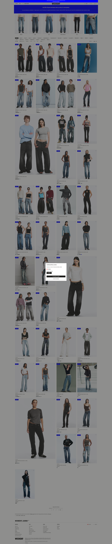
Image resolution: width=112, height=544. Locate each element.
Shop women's (54, 1)
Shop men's (58, 1)
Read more (13, 535)
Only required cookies (13, 539)
